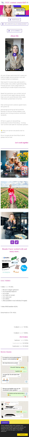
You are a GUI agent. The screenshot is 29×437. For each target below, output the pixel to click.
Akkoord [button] (22, 434)
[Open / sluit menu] (27, 2)
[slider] (8, 69)
